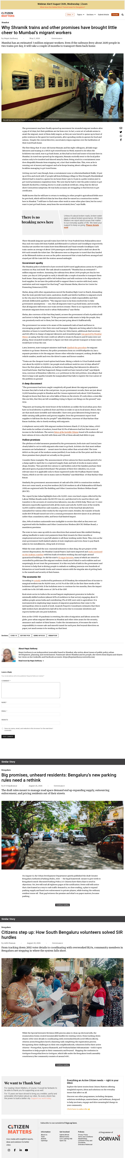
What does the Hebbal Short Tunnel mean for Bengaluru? (62, 7)
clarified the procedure (77, 348)
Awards (43, 1139)
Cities (69, 15)
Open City (63, 1141)
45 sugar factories (66, 557)
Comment (6, 681)
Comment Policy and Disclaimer (85, 1141)
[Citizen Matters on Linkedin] (20, 1150)
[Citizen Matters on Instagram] (9, 1150)
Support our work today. (41, 1098)
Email (4, 711)
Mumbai (5, 22)
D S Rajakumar (10, 786)
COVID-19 (13, 635)
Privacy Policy (83, 1135)
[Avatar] (8, 655)
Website (4, 720)
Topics (80, 15)
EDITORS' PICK (25, 635)
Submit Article (103, 15)
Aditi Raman (9, 943)
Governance (56, 38)
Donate (115, 15)
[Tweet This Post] (121, 132)
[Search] (123, 15)
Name (4, 702)
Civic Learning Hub (66, 1139)
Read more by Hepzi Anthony (30, 661)
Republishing (82, 1139)
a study (37, 580)
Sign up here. (71, 1123)
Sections (90, 15)
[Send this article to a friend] (121, 128)
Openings (44, 1141)
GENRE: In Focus (39, 635)
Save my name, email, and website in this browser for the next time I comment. (28, 729)
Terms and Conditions (85, 1137)
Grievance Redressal (85, 1144)
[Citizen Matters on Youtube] (26, 1150)
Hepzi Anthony (11, 38)
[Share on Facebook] (121, 140)
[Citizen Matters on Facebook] (14, 1150)
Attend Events (64, 1137)
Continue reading (62, 905)
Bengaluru (6, 770)
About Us (44, 1135)
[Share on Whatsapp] (121, 136)
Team (43, 1137)
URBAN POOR (52, 635)
